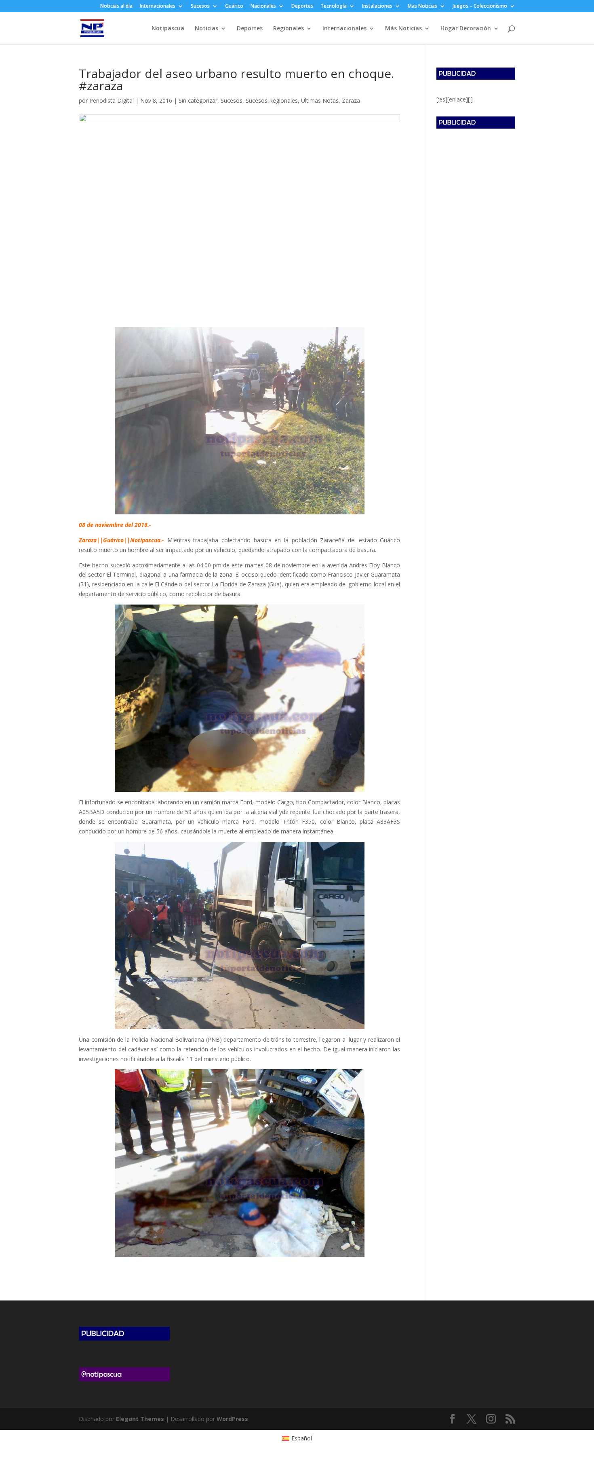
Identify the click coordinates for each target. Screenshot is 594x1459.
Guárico (234, 6)
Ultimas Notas (320, 100)
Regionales (288, 28)
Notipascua (168, 28)
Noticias (206, 28)
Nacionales (263, 6)
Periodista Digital (111, 100)
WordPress (232, 1419)
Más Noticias (403, 28)
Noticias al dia (116, 6)
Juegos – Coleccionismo (480, 6)
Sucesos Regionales (272, 100)
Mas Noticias (422, 6)
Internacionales (157, 6)
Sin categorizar (198, 100)
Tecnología (333, 6)
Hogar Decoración (465, 28)
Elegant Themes (140, 1419)
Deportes (302, 6)
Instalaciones (377, 6)
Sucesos (200, 6)
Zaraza (351, 100)
